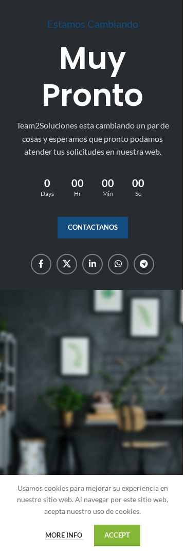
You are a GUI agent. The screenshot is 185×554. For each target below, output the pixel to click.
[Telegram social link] (144, 264)
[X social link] (67, 264)
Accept (117, 535)
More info (64, 535)
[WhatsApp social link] (118, 264)
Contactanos (93, 227)
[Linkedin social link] (92, 264)
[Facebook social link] (41, 264)
